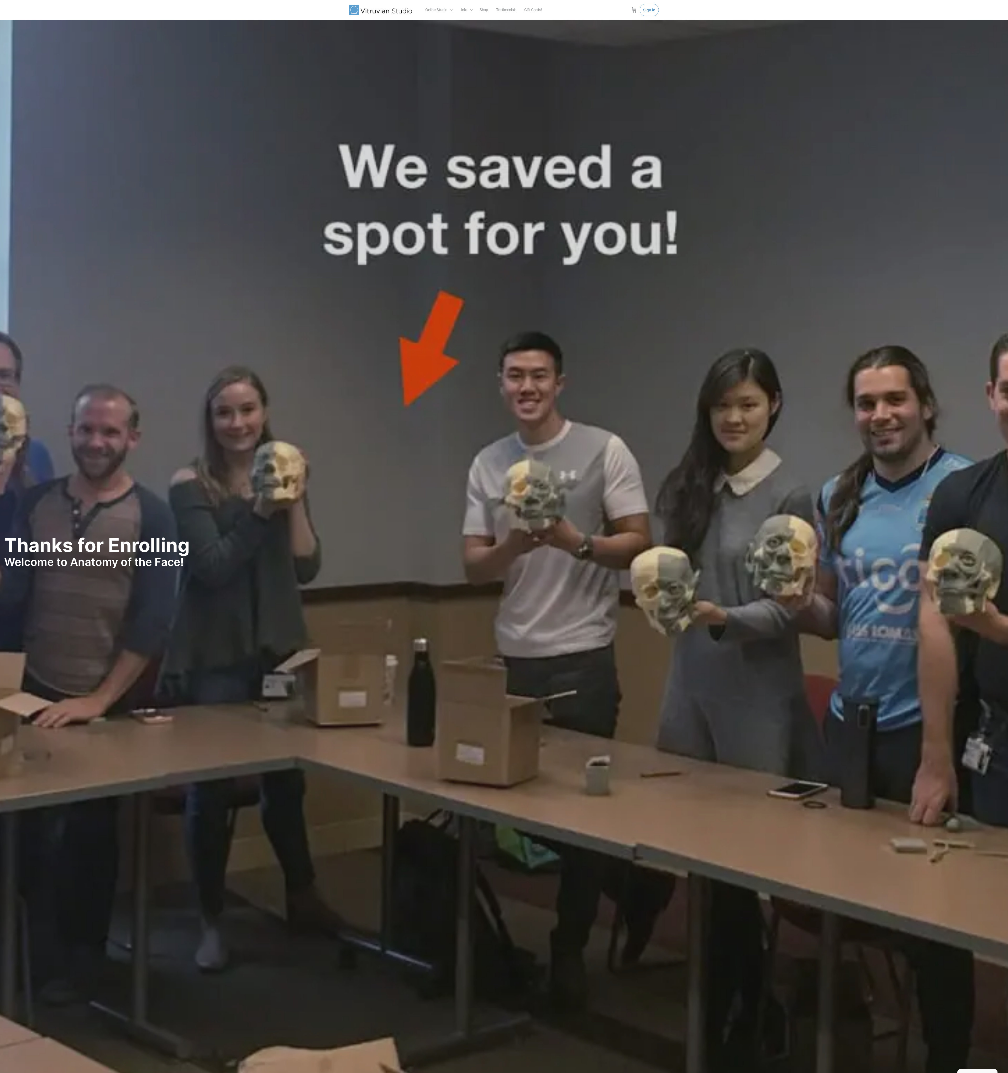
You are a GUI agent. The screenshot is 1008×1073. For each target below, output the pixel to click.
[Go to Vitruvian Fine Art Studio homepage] (380, 9)
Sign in (649, 10)
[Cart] (634, 10)
